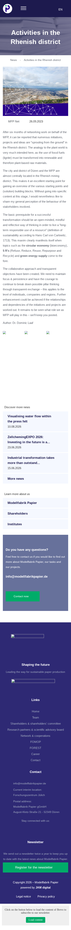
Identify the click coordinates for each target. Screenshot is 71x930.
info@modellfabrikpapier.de (27, 576)
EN (60, 9)
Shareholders (18, 513)
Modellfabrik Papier (22, 503)
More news (16, 479)
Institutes (15, 524)
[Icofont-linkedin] (54, 10)
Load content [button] (36, 919)
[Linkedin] (34, 828)
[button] (23, 8)
